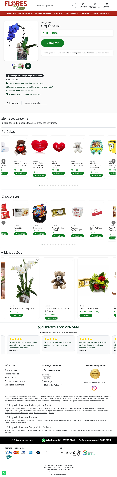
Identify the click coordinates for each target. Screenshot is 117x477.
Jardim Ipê (96, 430)
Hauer (47, 411)
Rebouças (72, 411)
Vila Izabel (43, 413)
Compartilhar (13, 103)
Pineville (86, 420)
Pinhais (47, 381)
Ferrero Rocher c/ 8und (58, 229)
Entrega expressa (43, 13)
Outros (51, 413)
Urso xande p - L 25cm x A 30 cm (77, 165)
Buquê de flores (25, 13)
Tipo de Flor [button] (71, 13)
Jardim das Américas (56, 411)
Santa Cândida (87, 411)
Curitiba (47, 378)
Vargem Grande (77, 420)
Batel (86, 408)
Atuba (18, 423)
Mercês (66, 411)
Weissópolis (67, 420)
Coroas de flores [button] (100, 13)
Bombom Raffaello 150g (77, 229)
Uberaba (37, 413)
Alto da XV (65, 408)
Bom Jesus (61, 430)
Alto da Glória (57, 408)
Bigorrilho (92, 408)
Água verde (44, 408)
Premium (11, 13)
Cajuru (20, 411)
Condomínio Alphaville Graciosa (52, 420)
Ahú (50, 408)
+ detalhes (20, 173)
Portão (79, 411)
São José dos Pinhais (52, 385)
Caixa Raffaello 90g (96, 229)
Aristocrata (54, 430)
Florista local (10, 377)
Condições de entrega (14, 385)
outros (8, 433)
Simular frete (13, 79)
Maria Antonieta (101, 420)
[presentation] (3, 161)
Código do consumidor (58, 474)
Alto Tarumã (36, 420)
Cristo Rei (31, 411)
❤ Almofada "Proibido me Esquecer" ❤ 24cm (38, 166)
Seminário (24, 413)
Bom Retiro (100, 408)
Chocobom (37, 228)
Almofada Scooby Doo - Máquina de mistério (95, 166)
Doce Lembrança (89, 308)
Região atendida (12, 374)
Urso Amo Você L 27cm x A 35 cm (20, 165)
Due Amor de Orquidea (22, 308)
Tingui (31, 413)
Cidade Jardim (88, 430)
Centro (25, 411)
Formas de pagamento (15, 381)
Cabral (15, 411)
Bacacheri (73, 408)
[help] (8, 138)
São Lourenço (16, 413)
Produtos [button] (58, 13)
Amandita (18, 228)
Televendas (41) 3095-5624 (96, 440)
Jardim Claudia (10, 423)
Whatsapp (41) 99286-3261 (60, 440)
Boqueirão (8, 411)
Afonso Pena (36, 430)
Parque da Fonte (106, 430)
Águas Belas (46, 430)
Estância (92, 420)
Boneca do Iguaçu (77, 430)
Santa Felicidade (98, 411)
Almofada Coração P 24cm (56, 165)
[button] (39, 186)
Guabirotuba (39, 411)
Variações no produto (33, 103)
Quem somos (11, 370)
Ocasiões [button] (85, 13)
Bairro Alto (80, 408)
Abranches (36, 408)
